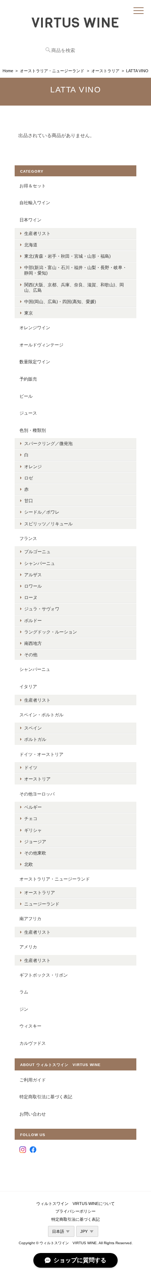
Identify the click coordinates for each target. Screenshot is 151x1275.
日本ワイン (30, 219)
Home (8, 71)
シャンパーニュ (39, 563)
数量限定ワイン (34, 361)
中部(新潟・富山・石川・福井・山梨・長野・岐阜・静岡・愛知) (75, 270)
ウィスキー (30, 1026)
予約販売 (28, 378)
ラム (23, 991)
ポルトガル (35, 739)
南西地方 (33, 643)
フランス (28, 538)
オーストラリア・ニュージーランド (52, 71)
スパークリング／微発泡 (48, 443)
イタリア (28, 686)
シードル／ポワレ (41, 512)
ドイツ (30, 767)
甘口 (28, 500)
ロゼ (28, 477)
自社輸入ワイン (34, 202)
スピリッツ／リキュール (48, 523)
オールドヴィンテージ (41, 344)
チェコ (30, 818)
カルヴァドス (32, 1043)
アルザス (33, 574)
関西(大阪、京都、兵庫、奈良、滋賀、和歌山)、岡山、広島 (74, 287)
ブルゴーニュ (37, 551)
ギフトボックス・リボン (43, 975)
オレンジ (33, 466)
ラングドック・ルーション (50, 631)
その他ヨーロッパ (37, 793)
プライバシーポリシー (75, 1211)
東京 (28, 313)
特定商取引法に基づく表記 (45, 1096)
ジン (23, 1009)
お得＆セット (32, 185)
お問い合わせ (32, 1114)
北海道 (30, 244)
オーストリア (37, 778)
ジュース (28, 413)
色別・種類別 (32, 430)
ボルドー (33, 620)
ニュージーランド (41, 903)
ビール (26, 396)
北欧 (28, 864)
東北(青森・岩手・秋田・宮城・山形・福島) (67, 256)
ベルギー (33, 807)
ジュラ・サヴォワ (41, 608)
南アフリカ (30, 918)
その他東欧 (35, 852)
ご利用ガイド (32, 1079)
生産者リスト (37, 233)
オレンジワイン (34, 327)
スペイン (33, 727)
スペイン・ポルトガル (41, 714)
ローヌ (30, 597)
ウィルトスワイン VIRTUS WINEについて (75, 1203)
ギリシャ (33, 830)
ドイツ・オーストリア (41, 754)
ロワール (33, 586)
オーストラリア (105, 71)
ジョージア (35, 841)
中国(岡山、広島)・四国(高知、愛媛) (60, 301)
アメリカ (28, 946)
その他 (30, 654)
